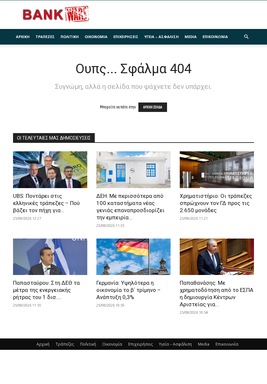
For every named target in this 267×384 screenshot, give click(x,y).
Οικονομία (96, 36)
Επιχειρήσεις (125, 36)
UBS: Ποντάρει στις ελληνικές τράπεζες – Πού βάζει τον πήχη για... (46, 203)
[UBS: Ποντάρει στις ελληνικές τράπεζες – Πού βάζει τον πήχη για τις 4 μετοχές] (50, 169)
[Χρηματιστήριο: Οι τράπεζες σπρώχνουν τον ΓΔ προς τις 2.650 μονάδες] (217, 169)
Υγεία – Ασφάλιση (161, 36)
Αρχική (23, 36)
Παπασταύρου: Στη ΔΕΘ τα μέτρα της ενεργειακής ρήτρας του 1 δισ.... (46, 290)
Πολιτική (70, 36)
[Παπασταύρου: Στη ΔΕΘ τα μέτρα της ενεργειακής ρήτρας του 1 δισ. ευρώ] (50, 257)
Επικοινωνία (215, 36)
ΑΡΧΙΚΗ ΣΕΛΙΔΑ (152, 107)
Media (191, 36)
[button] (246, 37)
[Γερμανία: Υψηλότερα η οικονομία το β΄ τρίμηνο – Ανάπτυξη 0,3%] (133, 257)
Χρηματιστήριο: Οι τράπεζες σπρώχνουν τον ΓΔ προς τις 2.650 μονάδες (216, 203)
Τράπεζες (45, 36)
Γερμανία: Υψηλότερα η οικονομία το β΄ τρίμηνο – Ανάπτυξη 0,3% (128, 290)
